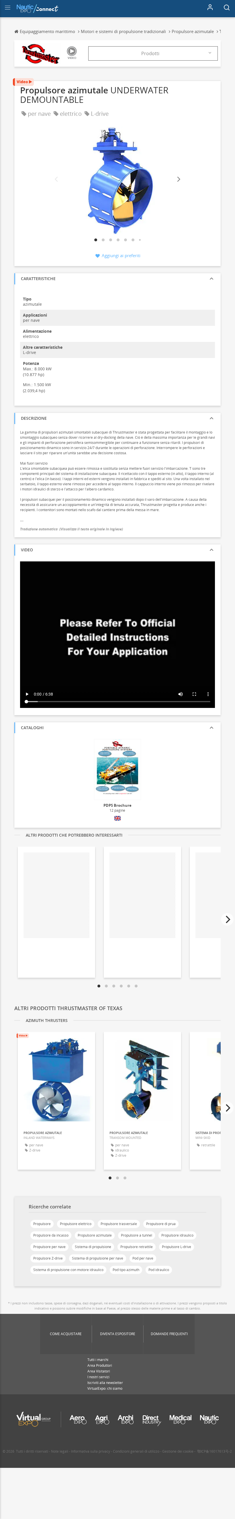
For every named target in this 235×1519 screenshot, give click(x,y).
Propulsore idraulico (177, 1235)
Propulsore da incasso (50, 1235)
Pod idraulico (158, 1269)
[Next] (178, 179)
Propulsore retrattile (136, 1246)
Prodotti (150, 53)
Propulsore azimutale (95, 1235)
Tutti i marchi (97, 1359)
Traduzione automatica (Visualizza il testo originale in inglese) (71, 529)
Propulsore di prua (161, 1223)
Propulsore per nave (49, 1246)
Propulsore (42, 1223)
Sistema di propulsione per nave (97, 1258)
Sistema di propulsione (93, 1246)
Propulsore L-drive (176, 1246)
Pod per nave (142, 1258)
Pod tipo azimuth (126, 1269)
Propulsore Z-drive (48, 1258)
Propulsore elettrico (75, 1223)
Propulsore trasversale (119, 1223)
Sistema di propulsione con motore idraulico (68, 1269)
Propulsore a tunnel (136, 1235)
